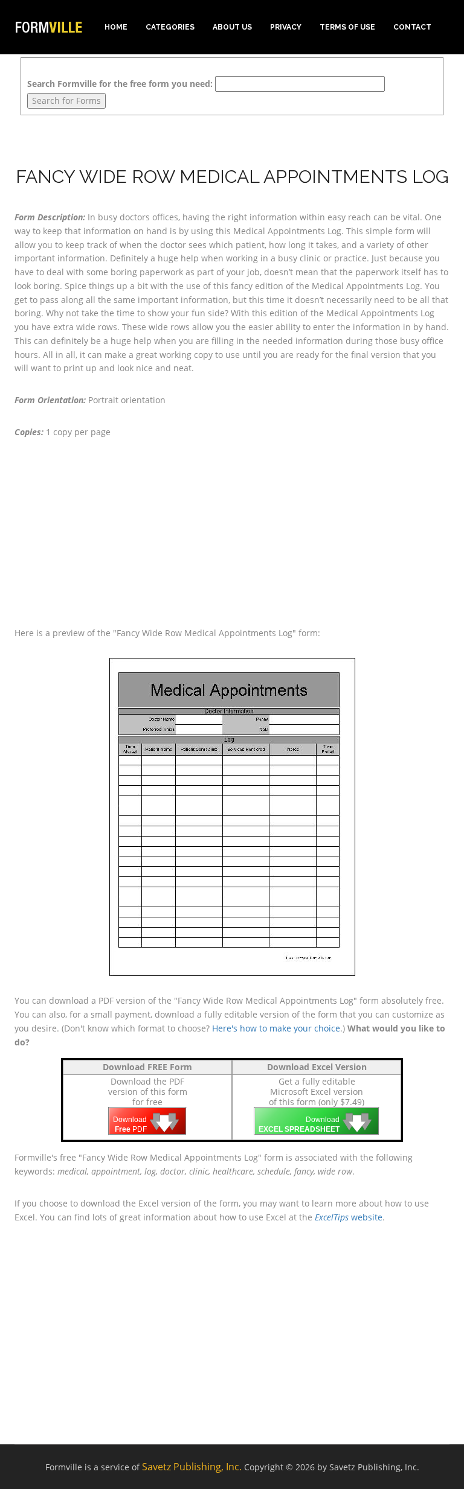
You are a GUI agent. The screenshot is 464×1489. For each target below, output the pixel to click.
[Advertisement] (232, 532)
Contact (412, 27)
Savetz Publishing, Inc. (192, 1466)
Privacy (285, 27)
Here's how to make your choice (276, 1028)
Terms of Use (347, 27)
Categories (170, 27)
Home (116, 27)
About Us (232, 27)
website (348, 1217)
